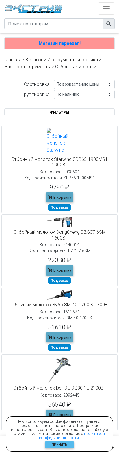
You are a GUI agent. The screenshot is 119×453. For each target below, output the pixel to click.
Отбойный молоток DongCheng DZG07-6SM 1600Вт (60, 234)
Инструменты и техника (73, 59)
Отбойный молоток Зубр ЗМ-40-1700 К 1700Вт (60, 304)
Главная (12, 59)
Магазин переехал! (60, 43)
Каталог (34, 59)
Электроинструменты (27, 66)
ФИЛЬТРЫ (59, 112)
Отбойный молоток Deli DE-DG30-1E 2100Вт (59, 388)
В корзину (62, 197)
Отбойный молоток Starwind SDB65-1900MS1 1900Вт (59, 161)
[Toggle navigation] (106, 8)
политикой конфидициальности (72, 435)
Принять (59, 445)
